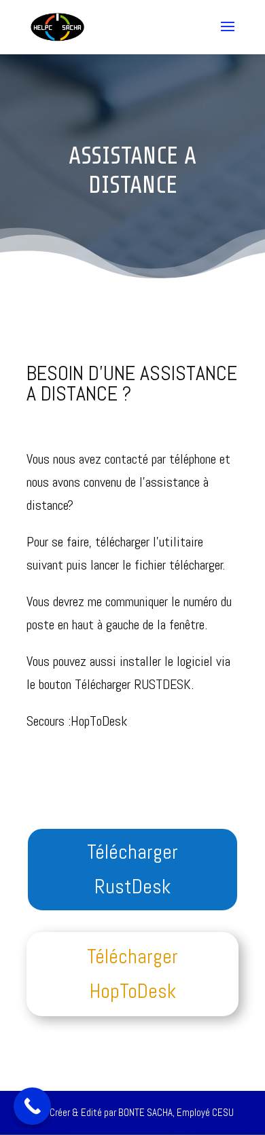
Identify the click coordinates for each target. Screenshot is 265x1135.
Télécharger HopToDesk (132, 974)
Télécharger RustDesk (132, 869)
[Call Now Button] (32, 1106)
